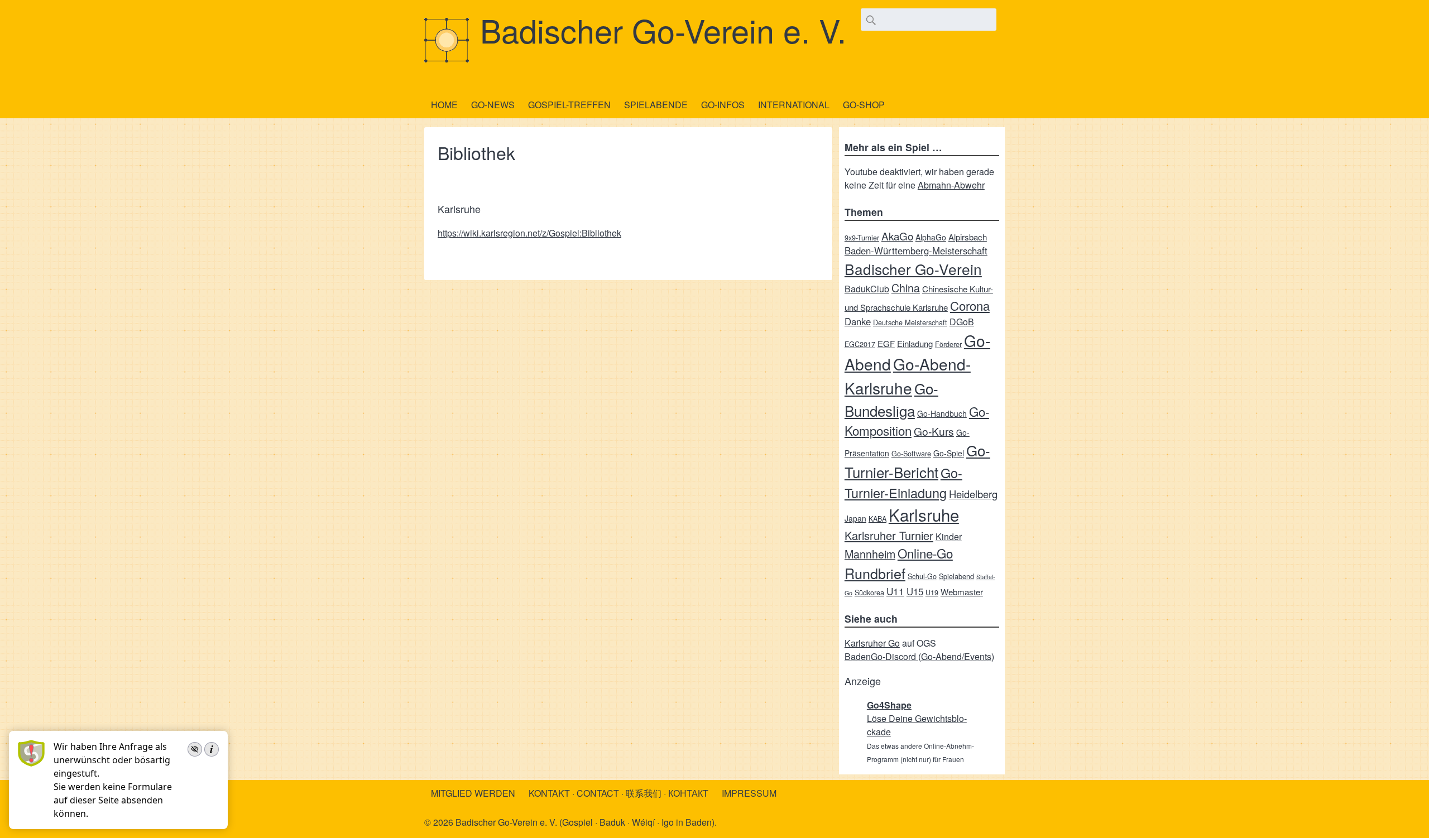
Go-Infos (723, 104)
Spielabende (656, 104)
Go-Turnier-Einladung (903, 482)
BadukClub (867, 288)
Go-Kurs (934, 431)
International (793, 104)
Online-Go (925, 553)
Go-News (493, 104)
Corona (970, 305)
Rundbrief (875, 573)
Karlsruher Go (872, 643)
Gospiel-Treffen (569, 104)
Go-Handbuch (942, 413)
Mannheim (870, 554)
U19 (932, 592)
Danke (858, 321)
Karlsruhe (924, 514)
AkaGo (897, 235)
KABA (877, 518)
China (905, 288)
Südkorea (869, 592)
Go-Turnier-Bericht (917, 461)
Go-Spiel (948, 453)
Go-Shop (864, 104)
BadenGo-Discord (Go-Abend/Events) (919, 656)
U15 (915, 591)
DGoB (962, 321)
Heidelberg (973, 494)
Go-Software (911, 453)
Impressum (749, 793)
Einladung (915, 343)
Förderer (948, 344)
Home (444, 104)
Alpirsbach (967, 237)
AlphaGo (930, 237)
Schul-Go (922, 576)
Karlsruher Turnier (889, 535)
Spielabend (956, 576)
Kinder (949, 536)
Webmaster (962, 592)
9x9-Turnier (862, 237)
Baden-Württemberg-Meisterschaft (916, 250)
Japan (855, 518)
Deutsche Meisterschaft (910, 322)
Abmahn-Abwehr (951, 185)
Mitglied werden (473, 793)
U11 (895, 591)
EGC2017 (860, 344)
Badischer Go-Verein (913, 268)
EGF (886, 343)
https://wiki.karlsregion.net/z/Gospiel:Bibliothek (529, 233)
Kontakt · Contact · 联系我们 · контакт (618, 793)
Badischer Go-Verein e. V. (663, 29)
